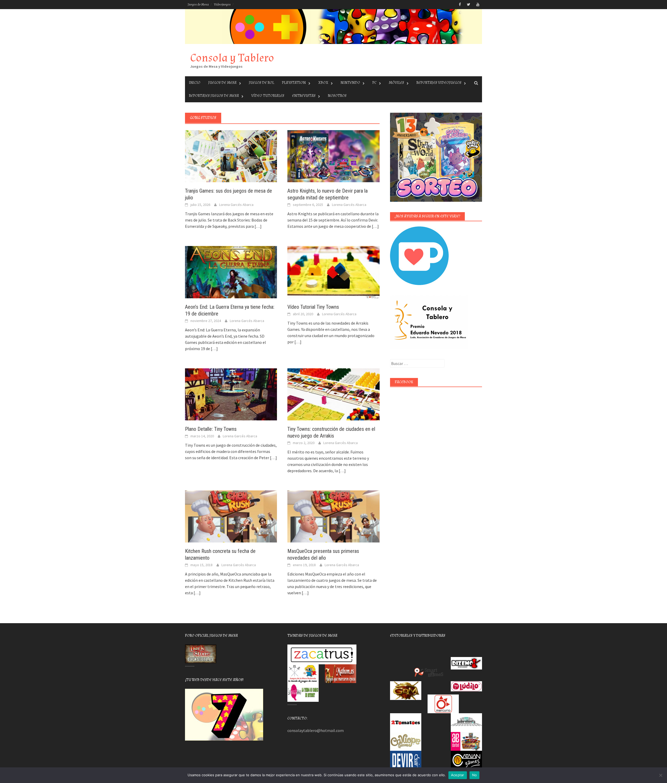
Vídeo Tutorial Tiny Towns (313, 307)
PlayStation (294, 82)
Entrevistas (304, 95)
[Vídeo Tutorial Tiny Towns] (333, 271)
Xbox (323, 82)
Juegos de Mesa (198, 5)
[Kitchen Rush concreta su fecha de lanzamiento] (231, 516)
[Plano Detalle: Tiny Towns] (231, 393)
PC (374, 82)
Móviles (396, 82)
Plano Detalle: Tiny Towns (211, 429)
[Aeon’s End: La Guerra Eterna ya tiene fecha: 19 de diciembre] (231, 271)
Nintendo (350, 82)
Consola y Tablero (232, 57)
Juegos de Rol (261, 82)
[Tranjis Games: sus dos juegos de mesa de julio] (231, 155)
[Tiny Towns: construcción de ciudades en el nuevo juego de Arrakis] (333, 393)
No (474, 775)
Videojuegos (222, 5)
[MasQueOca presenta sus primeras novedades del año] (333, 516)
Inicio (194, 82)
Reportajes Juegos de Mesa (214, 95)
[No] (660, 775)
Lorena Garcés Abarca (236, 204)
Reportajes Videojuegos (438, 82)
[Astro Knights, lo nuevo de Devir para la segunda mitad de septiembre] (333, 155)
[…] (258, 226)
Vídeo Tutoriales (267, 95)
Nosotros (337, 95)
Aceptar (457, 775)
